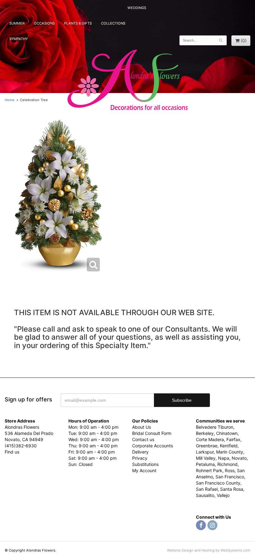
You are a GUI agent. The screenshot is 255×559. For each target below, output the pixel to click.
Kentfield (229, 445)
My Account (144, 470)
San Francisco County (218, 482)
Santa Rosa (231, 489)
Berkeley (205, 433)
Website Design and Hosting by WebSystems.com (208, 550)
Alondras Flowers (127, 81)
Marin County (229, 451)
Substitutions (145, 464)
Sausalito (205, 495)
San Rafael (207, 489)
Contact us (143, 439)
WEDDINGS (137, 8)
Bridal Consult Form (151, 433)
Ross (229, 470)
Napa (223, 458)
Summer (17, 23)
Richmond (227, 464)
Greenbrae (206, 445)
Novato (239, 458)
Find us (12, 451)
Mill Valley (206, 458)
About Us (141, 427)
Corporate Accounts (152, 445)
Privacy (139, 458)
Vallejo (223, 495)
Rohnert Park (209, 470)
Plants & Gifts (78, 23)
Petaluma (205, 464)
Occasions (44, 23)
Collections (113, 23)
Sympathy (18, 39)
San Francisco (230, 476)
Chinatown (227, 433)
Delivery (140, 451)
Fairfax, (234, 439)
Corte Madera (210, 439)
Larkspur (205, 451)
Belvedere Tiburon (214, 427)
